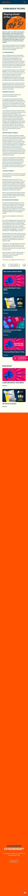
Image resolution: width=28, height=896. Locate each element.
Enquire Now (14, 861)
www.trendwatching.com (7, 256)
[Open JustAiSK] (25, 893)
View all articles (14, 265)
